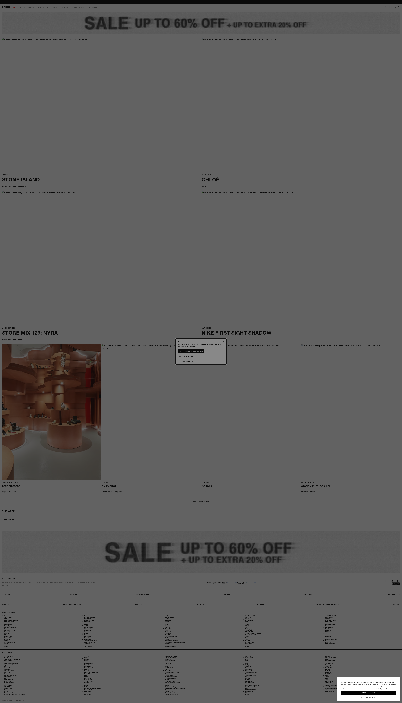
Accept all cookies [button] (368, 693)
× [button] (395, 680)
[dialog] (368, 689)
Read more (387, 689)
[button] (368, 697)
